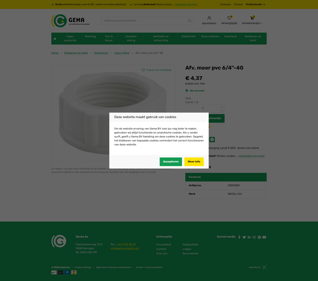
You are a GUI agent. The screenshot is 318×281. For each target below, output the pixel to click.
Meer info (194, 161)
